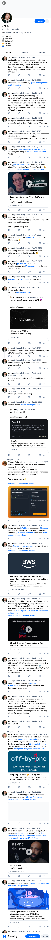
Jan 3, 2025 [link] (36, 828)
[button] (4, 3)
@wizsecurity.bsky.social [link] (39, 883)
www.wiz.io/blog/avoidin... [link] (18, 886)
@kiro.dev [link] (34, 82)
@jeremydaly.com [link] (27, 734)
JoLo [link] (10, 57)
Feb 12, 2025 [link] (36, 248)
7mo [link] (33, 57)
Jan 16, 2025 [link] (36, 543)
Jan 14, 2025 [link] (36, 599)
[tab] (9, 52)
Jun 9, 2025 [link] (36, 131)
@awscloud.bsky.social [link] (25, 533)
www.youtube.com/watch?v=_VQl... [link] (22, 799)
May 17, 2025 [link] (36, 147)
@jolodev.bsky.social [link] (21, 57)
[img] (25, 9)
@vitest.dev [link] (22, 264)
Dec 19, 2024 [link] (41, 734)
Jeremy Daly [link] (14, 734)
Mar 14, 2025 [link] (36, 215)
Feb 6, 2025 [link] (36, 277)
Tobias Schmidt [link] (15, 462)
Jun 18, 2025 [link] (36, 93)
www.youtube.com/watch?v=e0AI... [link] (32, 169)
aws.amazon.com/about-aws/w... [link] (21, 484)
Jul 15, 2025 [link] (36, 80)
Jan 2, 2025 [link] (36, 881)
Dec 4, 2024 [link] (36, 931)
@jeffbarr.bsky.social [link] (37, 744)
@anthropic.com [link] (32, 237)
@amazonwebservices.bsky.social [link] (31, 149)
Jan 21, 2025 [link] (42, 462)
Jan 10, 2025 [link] (36, 696)
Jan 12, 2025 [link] (36, 658)
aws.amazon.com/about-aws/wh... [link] (22, 550)
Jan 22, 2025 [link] (36, 402)
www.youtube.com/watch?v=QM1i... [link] (23, 615)
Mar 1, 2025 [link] (36, 235)
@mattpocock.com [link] (21, 165)
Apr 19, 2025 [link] (36, 162)
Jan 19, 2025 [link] (36, 525)
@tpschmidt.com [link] (29, 462)
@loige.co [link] (44, 528)
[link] (7, 32)
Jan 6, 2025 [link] (36, 792)
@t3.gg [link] (29, 797)
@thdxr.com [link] (21, 833)
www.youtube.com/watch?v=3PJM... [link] (23, 838)
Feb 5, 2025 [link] (36, 287)
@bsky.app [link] (33, 683)
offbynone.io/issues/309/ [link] (34, 749)
